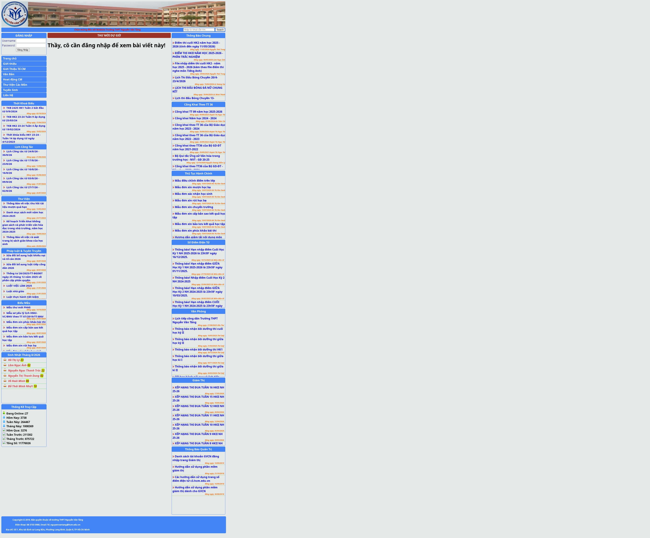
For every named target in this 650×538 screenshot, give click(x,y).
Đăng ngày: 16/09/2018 (214, 484)
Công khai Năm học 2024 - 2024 (195, 118)
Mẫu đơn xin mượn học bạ (193, 187)
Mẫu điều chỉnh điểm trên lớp (195, 180)
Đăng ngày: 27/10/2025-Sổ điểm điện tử (208, 274)
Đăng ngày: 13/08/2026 (36, 166)
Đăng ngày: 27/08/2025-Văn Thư (211, 325)
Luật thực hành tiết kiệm (22, 296)
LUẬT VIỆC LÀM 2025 (19, 285)
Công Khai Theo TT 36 (198, 104)
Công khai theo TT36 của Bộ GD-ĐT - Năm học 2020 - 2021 (197, 168)
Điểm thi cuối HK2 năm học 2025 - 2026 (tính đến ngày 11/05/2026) (196, 44)
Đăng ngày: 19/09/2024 (36, 234)
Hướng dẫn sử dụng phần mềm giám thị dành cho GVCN (195, 489)
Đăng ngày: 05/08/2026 (36, 175)
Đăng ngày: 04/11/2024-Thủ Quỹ (211, 363)
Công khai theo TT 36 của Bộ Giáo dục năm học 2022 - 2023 (198, 137)
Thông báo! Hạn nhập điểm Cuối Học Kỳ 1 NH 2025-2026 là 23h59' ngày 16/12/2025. (198, 253)
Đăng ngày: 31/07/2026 (36, 184)
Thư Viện (24, 199)
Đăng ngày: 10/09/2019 (214, 463)
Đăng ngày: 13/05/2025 (36, 209)
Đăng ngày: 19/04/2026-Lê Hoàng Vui (210, 84)
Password (8, 45)
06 (27, 381)
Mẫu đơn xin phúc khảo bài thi (26, 322)
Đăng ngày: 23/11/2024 (36, 218)
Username (8, 41)
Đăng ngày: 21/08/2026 (36, 157)
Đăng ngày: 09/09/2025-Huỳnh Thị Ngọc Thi (207, 114)
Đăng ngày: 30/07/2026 (36, 261)
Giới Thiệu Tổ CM (14, 69)
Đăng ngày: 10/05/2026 (214, 403)
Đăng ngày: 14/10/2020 (36, 309)
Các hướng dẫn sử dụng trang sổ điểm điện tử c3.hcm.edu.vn (195, 479)
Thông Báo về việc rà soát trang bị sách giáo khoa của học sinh (22, 240)
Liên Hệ (8, 95)
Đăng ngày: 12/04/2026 (214, 421)
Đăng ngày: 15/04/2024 (36, 122)
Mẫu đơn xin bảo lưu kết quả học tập (200, 224)
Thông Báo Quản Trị (198, 449)
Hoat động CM (12, 79)
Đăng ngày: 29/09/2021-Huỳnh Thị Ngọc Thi (207, 152)
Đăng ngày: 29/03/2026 (214, 440)
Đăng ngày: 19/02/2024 (36, 131)
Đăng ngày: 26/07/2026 (36, 193)
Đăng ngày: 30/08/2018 (214, 494)
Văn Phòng (198, 311)
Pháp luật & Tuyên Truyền (24, 251)
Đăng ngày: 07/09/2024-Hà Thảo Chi (210, 121)
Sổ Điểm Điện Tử (199, 242)
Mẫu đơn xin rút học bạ (21, 345)
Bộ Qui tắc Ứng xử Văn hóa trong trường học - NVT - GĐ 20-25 (196, 157)
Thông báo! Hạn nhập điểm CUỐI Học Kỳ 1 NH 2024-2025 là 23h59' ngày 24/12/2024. (197, 305)
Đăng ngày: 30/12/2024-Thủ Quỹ (211, 352)
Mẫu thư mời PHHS (18, 307)
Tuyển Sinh (10, 90)
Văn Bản (8, 74)
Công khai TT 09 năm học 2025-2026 (198, 111)
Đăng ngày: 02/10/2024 (36, 113)
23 (22, 360)
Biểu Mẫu (23, 303)
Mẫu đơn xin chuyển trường (194, 207)
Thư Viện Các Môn (15, 85)
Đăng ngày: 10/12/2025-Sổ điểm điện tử (208, 260)
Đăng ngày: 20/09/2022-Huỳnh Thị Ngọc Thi (207, 142)
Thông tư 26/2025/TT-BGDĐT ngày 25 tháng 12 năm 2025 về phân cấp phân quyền (22, 277)
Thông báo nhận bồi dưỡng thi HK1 (199, 349)
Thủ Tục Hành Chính (198, 173)
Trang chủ (10, 58)
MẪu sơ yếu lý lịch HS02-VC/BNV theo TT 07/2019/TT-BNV (23, 314)
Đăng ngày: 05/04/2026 (214, 431)
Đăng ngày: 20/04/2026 (214, 412)
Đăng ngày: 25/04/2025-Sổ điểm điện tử (208, 284)
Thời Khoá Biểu (24, 103)
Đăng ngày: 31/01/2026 (36, 282)
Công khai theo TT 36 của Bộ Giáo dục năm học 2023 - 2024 (198, 126)
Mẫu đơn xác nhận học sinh (193, 194)
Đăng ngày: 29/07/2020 (36, 318)
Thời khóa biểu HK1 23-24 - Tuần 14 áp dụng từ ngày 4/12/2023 (21, 138)
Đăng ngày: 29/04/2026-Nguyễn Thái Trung (207, 74)
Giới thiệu (10, 64)
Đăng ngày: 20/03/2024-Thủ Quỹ (211, 373)
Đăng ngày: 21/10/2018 (214, 473)
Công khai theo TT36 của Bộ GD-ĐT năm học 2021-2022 (196, 147)
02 (28, 365)
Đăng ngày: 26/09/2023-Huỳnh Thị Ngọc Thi (207, 131)
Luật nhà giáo (15, 291)
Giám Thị (198, 380)
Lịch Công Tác (24, 147)
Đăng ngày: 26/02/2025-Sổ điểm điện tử (208, 298)
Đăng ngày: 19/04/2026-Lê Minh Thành (209, 94)
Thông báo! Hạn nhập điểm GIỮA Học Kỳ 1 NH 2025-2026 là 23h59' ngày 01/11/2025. (197, 267)
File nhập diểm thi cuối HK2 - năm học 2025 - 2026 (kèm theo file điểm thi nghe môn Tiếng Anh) (198, 67)
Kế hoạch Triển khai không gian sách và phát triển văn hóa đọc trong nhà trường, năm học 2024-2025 (22, 226)
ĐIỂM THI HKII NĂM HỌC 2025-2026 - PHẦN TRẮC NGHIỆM (197, 55)
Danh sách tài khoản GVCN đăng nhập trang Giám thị (195, 458)
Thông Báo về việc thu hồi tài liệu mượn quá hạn (23, 205)
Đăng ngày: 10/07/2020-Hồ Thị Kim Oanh (208, 183)
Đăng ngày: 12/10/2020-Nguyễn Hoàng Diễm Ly (206, 162)
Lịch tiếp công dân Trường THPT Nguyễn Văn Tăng (195, 320)
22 (43, 370)
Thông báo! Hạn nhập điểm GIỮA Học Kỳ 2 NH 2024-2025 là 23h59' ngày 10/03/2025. (197, 291)
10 (35, 386)
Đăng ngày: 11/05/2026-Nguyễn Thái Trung (207, 49)
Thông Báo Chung (198, 35)
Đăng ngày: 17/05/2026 (214, 393)
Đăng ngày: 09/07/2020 (36, 324)
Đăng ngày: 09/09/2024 (36, 246)
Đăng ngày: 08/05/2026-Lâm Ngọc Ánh (209, 60)
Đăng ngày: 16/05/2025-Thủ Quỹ (211, 335)
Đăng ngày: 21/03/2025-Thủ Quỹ (211, 346)
